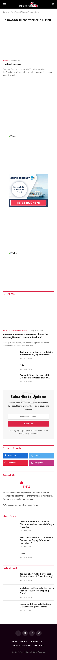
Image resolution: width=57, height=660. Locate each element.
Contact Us (36, 642)
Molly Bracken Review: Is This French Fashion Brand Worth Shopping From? (37, 591)
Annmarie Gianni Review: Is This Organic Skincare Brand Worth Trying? (35, 378)
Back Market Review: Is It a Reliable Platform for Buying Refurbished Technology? (36, 355)
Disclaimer (39, 645)
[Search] (53, 4)
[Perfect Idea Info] (28, 4)
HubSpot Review (12, 64)
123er (22, 365)
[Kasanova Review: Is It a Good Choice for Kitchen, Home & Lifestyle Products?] (28, 313)
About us (24, 642)
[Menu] (4, 4)
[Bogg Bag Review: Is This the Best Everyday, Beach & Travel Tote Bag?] (10, 577)
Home (14, 642)
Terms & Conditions (21, 645)
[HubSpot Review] (28, 42)
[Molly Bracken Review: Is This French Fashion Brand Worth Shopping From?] (10, 592)
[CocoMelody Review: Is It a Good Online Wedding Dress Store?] (10, 608)
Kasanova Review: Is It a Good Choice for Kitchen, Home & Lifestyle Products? (37, 524)
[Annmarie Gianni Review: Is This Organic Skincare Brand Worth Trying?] (10, 379)
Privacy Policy (24, 433)
